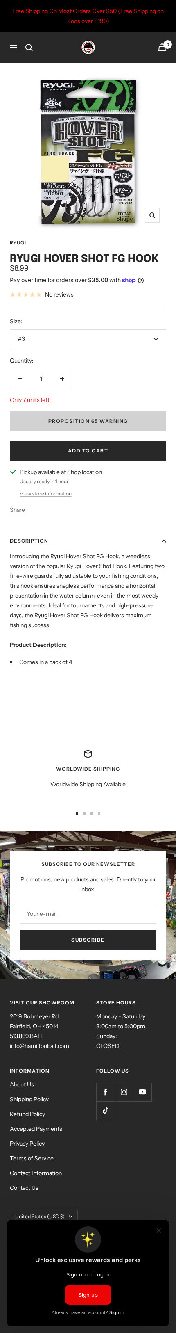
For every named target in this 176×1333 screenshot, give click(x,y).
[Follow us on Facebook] (105, 1092)
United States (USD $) (40, 1216)
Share (17, 510)
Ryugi (18, 243)
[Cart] (162, 47)
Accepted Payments (36, 1128)
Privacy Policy (27, 1143)
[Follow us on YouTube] (142, 1092)
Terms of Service (32, 1158)
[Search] (29, 47)
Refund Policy (27, 1114)
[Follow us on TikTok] (105, 1110)
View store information (46, 494)
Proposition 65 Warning (88, 421)
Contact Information (36, 1173)
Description (29, 541)
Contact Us (24, 1187)
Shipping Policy (29, 1099)
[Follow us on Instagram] (124, 1092)
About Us (22, 1084)
